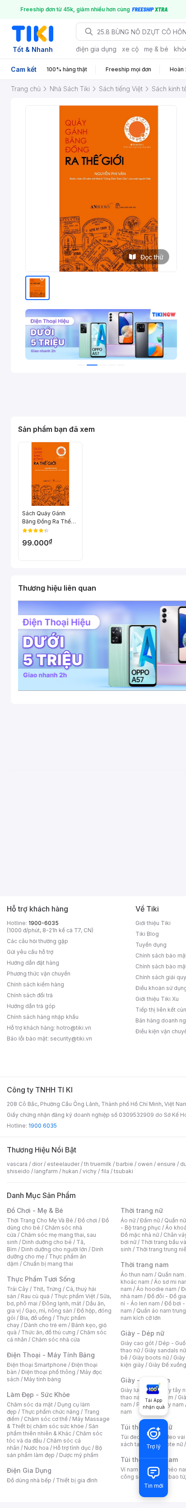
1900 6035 (42, 1125)
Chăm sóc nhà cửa (56, 1339)
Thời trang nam (144, 1264)
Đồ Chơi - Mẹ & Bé (35, 1210)
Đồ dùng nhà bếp (29, 1480)
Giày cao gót (137, 1343)
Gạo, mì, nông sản (48, 1310)
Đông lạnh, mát (61, 1303)
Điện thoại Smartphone (37, 1364)
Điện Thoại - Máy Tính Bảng (51, 1355)
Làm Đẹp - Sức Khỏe (38, 1394)
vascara (17, 1164)
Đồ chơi (87, 1220)
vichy (90, 1171)
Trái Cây (17, 1289)
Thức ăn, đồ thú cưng (48, 1332)
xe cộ (130, 49)
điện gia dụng (96, 49)
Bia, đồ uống (35, 1317)
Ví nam (129, 1469)
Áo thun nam (137, 1274)
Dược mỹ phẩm (78, 1455)
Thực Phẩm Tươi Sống (41, 1279)
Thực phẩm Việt (74, 1296)
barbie (124, 1164)
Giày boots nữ (150, 1357)
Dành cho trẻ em (45, 1325)
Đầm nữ (150, 1220)
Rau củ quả (35, 1296)
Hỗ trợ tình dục (72, 1447)
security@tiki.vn (71, 1038)
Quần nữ (175, 1220)
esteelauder (63, 1164)
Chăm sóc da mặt (30, 1404)
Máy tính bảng (42, 1379)
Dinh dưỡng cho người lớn (54, 1249)
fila (105, 1171)
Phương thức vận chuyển (38, 973)
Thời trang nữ (142, 1210)
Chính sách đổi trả (30, 995)
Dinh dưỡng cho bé (47, 1242)
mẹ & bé (156, 49)
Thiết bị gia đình (77, 1480)
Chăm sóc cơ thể (46, 1418)
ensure (166, 1164)
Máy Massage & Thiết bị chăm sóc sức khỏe (58, 1422)
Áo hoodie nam (156, 1289)
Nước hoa (36, 1447)
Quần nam (171, 1274)
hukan (70, 1171)
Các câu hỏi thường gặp (37, 941)
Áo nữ (128, 1220)
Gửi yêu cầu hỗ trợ (30, 951)
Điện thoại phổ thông (48, 1372)
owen (145, 1164)
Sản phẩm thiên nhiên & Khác (52, 1430)
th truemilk (98, 1164)
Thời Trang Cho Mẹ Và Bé (40, 1220)
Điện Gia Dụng (29, 1470)
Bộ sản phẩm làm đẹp (54, 1451)
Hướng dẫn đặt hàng (33, 962)
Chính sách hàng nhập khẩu (43, 1016)
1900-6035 (43, 923)
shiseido (18, 1171)
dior (37, 1164)
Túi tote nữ (169, 1444)
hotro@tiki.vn (73, 1027)
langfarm (46, 1171)
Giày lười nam (138, 1390)
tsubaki (123, 1171)
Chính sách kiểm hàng (35, 984)
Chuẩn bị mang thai (48, 1263)
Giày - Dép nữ (142, 1333)
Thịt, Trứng (47, 1289)
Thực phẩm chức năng (50, 1411)
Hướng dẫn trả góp (31, 1006)
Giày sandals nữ (165, 1350)
